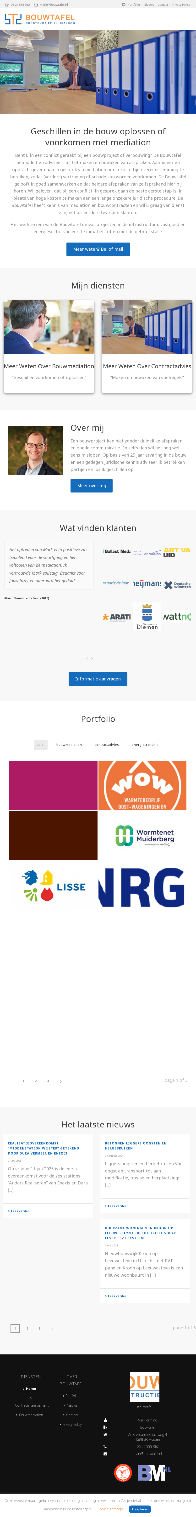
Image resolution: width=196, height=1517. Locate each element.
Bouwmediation (73, 366)
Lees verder (20, 1211)
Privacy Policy (72, 1424)
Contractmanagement (32, 1405)
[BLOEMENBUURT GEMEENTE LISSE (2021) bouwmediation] (53, 885)
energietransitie (145, 744)
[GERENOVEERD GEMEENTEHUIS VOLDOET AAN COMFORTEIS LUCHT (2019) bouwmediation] (53, 1035)
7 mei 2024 (111, 1245)
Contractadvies (171, 366)
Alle (41, 744)
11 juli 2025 (15, 1160)
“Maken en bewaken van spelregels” (147, 377)
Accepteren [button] (140, 1509)
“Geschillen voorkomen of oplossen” (49, 377)
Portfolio (72, 1395)
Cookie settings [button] (110, 1508)
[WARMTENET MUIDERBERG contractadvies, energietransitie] (142, 835)
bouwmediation (69, 744)
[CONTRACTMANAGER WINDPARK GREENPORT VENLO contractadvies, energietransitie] (142, 985)
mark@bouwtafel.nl (54, 4)
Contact (72, 1415)
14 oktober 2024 (114, 1155)
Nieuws (72, 1405)
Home (31, 1388)
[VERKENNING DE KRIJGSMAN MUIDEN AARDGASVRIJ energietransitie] (53, 785)
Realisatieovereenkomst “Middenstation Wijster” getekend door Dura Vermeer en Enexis (43, 1148)
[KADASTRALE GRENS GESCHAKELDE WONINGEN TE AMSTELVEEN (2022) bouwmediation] (53, 835)
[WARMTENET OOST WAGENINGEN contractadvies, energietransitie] (142, 785)
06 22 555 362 (20, 4)
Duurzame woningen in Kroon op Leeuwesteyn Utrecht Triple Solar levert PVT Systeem (140, 1233)
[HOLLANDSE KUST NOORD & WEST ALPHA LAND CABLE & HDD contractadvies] (142, 885)
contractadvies (107, 744)
